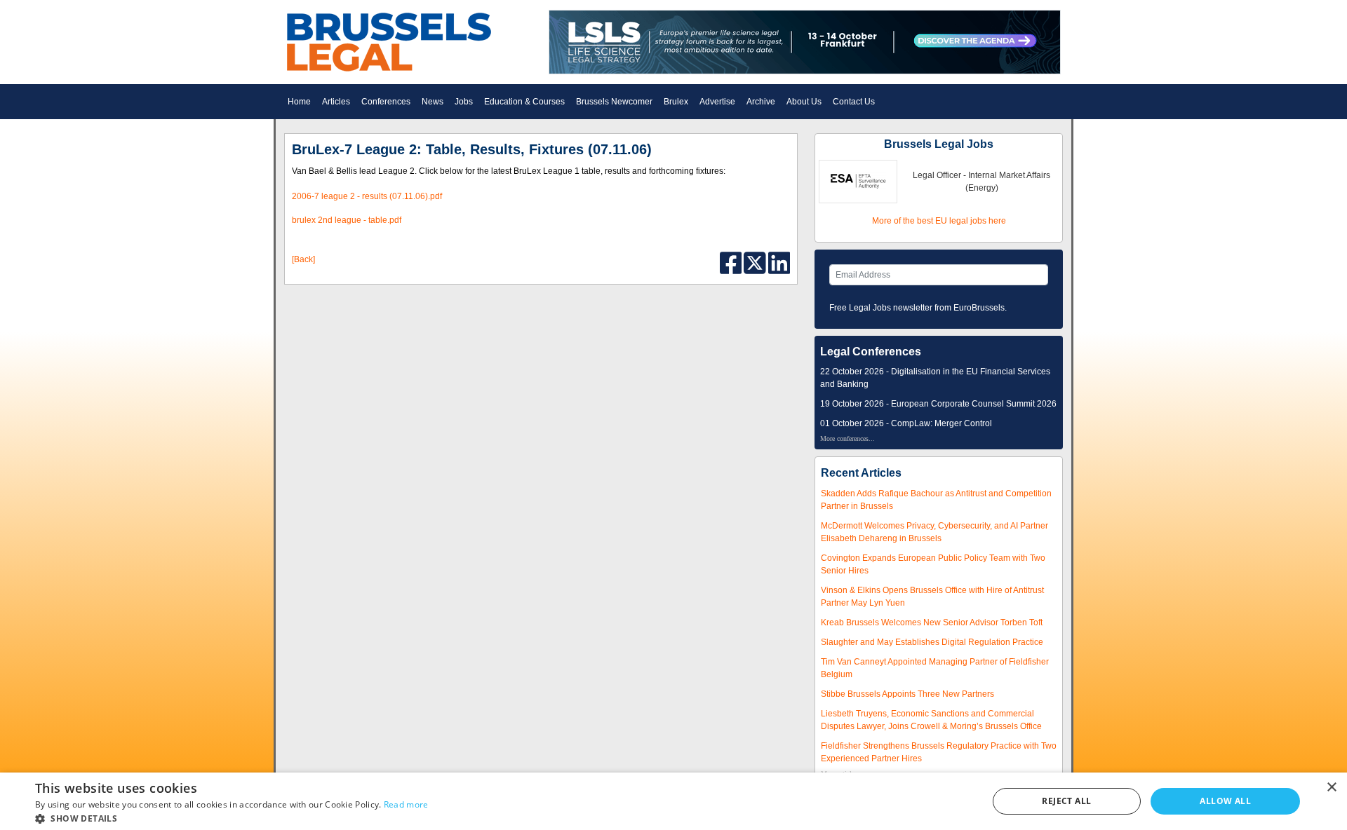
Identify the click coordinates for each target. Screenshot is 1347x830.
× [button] (1331, 787)
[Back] (303, 259)
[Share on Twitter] (756, 262)
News (432, 102)
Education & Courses (524, 102)
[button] (232, 818)
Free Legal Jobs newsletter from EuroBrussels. (918, 308)
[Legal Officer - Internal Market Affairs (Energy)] (858, 181)
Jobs (464, 102)
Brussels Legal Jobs (938, 144)
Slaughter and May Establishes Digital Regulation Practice (932, 642)
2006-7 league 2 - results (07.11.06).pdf (367, 196)
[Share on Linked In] (779, 262)
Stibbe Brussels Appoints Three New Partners (907, 694)
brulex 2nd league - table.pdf (346, 220)
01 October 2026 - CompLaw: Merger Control (906, 423)
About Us (804, 102)
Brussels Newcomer (614, 102)
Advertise (717, 102)
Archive (760, 102)
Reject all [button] (1066, 801)
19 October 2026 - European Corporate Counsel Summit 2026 (938, 404)
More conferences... (847, 438)
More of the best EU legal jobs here (939, 221)
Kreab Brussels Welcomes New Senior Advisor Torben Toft (932, 622)
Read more (406, 804)
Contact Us (854, 102)
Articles (336, 102)
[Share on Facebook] (732, 262)
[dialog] (673, 801)
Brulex (676, 102)
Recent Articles (861, 473)
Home (299, 102)
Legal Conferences (870, 352)
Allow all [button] (1225, 801)
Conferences (385, 102)
